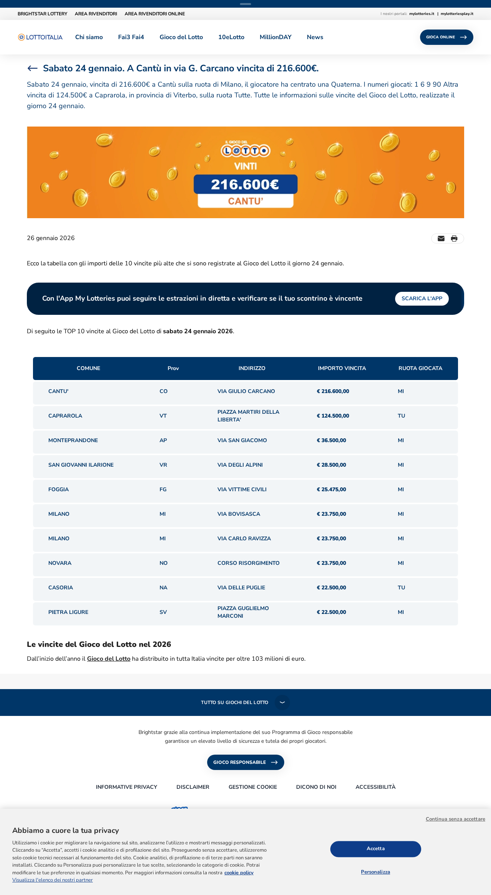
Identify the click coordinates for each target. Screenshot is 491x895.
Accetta (376, 848)
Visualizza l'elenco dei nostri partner (52, 880)
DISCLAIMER (192, 787)
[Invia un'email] (441, 238)
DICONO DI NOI (316, 787)
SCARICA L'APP (422, 298)
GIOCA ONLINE (440, 37)
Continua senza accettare (455, 819)
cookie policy (239, 872)
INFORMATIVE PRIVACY (126, 787)
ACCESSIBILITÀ (375, 787)
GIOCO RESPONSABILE (239, 762)
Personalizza (375, 872)
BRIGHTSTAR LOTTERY (42, 14)
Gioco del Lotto (108, 659)
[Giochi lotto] (40, 37)
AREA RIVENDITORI (96, 14)
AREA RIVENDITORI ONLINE (155, 14)
